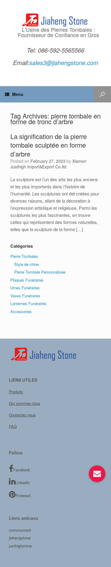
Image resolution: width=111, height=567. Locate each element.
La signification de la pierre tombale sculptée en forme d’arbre (48, 145)
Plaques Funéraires (27, 280)
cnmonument (20, 530)
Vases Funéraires (25, 295)
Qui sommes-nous (24, 403)
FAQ (13, 426)
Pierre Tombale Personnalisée (39, 272)
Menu (17, 94)
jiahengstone (19, 538)
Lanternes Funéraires (28, 303)
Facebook (21, 470)
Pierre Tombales (24, 256)
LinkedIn (22, 482)
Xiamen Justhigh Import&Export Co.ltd (48, 164)
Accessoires (21, 311)
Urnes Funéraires (25, 287)
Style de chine (26, 264)
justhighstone (20, 546)
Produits (16, 391)
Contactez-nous (22, 415)
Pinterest (23, 495)
